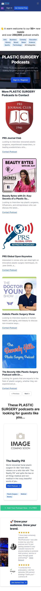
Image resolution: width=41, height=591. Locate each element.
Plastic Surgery (12, 494)
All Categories (30, 45)
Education (33, 40)
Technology (17, 45)
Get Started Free (21, 8)
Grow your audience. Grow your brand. (23, 525)
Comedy (23, 40)
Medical (23, 494)
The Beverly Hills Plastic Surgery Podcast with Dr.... (20, 373)
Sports (7, 45)
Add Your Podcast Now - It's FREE (22, 508)
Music (16, 42)
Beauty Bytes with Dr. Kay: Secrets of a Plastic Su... (17, 197)
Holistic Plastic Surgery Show (18, 314)
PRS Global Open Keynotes (17, 256)
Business (13, 40)
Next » (27, 394)
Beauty (9, 497)
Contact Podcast (9, 152)
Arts (5, 40)
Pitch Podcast (12, 486)
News (24, 42)
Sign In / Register (20, 80)
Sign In (9, 8)
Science (32, 42)
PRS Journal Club (11, 138)
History (8, 42)
